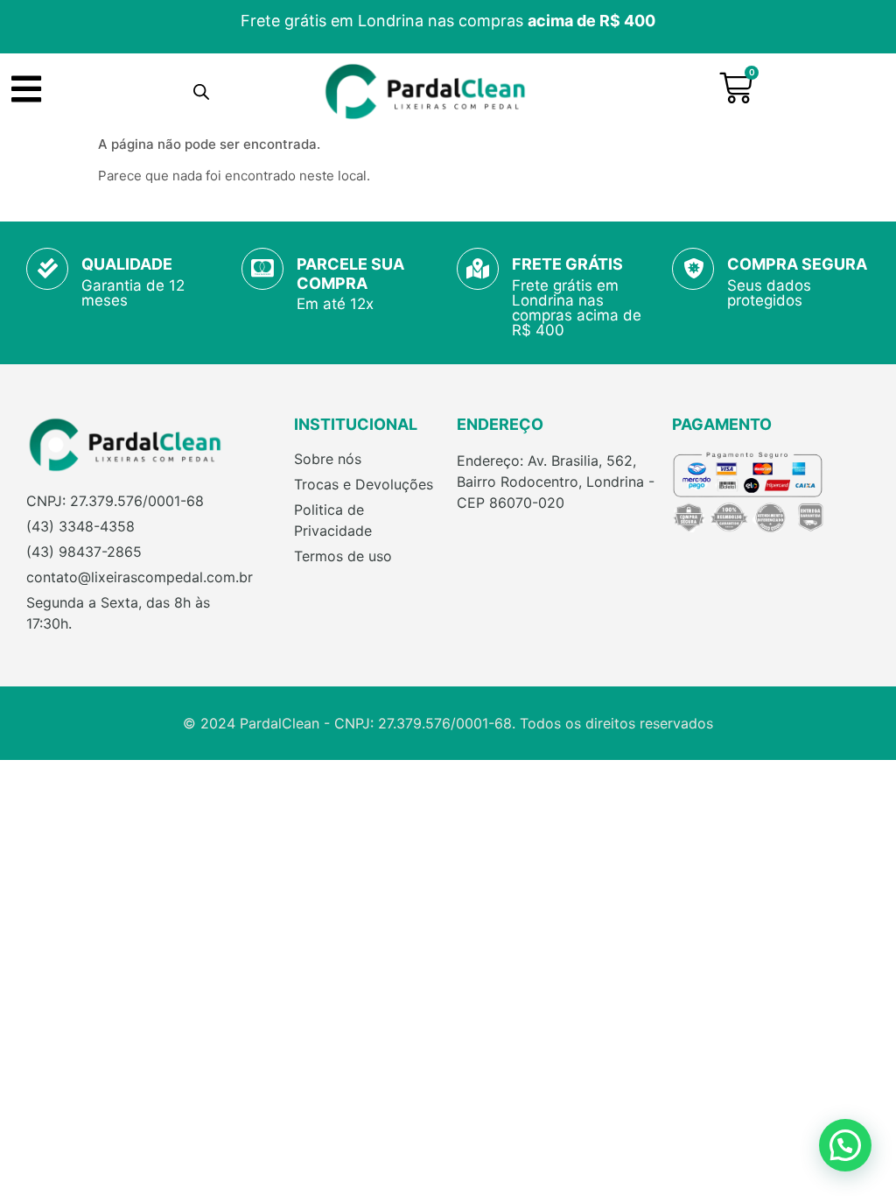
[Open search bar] (201, 91)
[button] (845, 1145)
